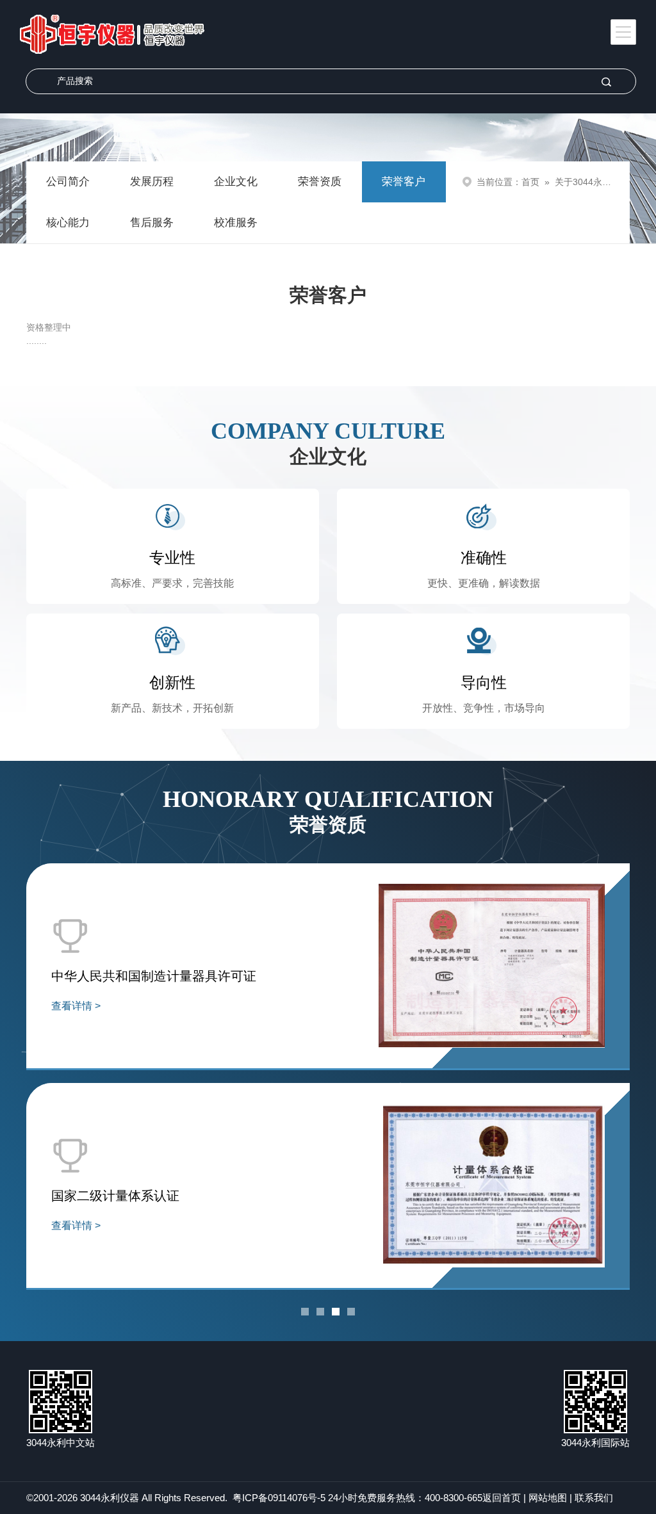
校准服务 (236, 222)
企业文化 (236, 181)
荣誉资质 (319, 181)
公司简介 (68, 181)
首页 (530, 182)
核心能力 (68, 222)
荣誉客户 (403, 181)
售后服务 (152, 222)
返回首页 (501, 1497)
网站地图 (548, 1497)
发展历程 (152, 181)
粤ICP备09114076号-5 (279, 1497)
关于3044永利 (583, 182)
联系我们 (594, 1497)
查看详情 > (76, 1005)
